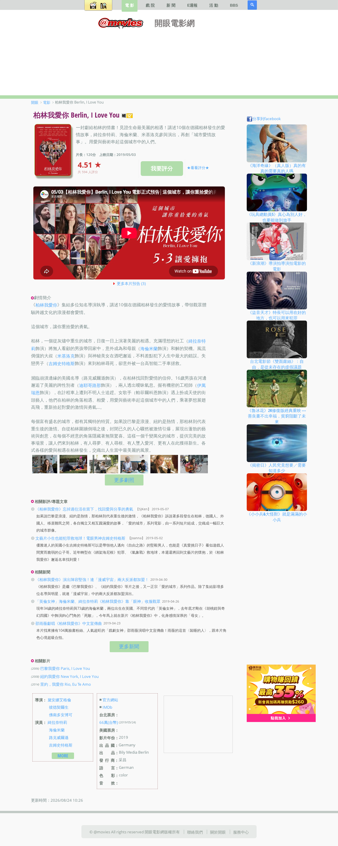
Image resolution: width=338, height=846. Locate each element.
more (62, 756)
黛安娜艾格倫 (59, 699)
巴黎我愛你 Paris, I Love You (65, 668)
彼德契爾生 (59, 707)
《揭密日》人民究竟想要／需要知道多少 (277, 467)
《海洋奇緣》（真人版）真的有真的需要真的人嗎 (277, 168)
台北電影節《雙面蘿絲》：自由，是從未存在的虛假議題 (277, 364)
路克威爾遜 (59, 737)
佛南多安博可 (60, 714)
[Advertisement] (169, 61)
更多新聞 (129, 646)
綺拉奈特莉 (57, 722)
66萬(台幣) (108, 722)
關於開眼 (218, 832)
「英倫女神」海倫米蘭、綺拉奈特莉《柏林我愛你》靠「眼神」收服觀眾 (97, 601)
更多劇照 (124, 480)
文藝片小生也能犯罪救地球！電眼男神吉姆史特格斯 (80, 538)
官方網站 (110, 699)
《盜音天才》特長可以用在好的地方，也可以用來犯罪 (277, 315)
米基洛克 (66, 356)
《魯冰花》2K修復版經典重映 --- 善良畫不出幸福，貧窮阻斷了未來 (276, 415)
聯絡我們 (195, 832)
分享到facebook (266, 118)
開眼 (34, 102)
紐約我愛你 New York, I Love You (69, 676)
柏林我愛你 (46, 305)
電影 (46, 102)
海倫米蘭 (149, 349)
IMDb (107, 707)
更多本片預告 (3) (131, 283)
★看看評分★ (198, 167)
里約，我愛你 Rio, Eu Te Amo (65, 684)
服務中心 (241, 832)
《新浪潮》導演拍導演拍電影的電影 (277, 266)
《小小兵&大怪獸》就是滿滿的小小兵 (277, 516)
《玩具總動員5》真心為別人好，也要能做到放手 (277, 217)
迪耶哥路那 (90, 385)
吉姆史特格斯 (62, 364)
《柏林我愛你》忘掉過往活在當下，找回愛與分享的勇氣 (84, 509)
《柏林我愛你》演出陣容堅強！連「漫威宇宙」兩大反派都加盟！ (92, 579)
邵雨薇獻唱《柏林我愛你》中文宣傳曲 (68, 623)
